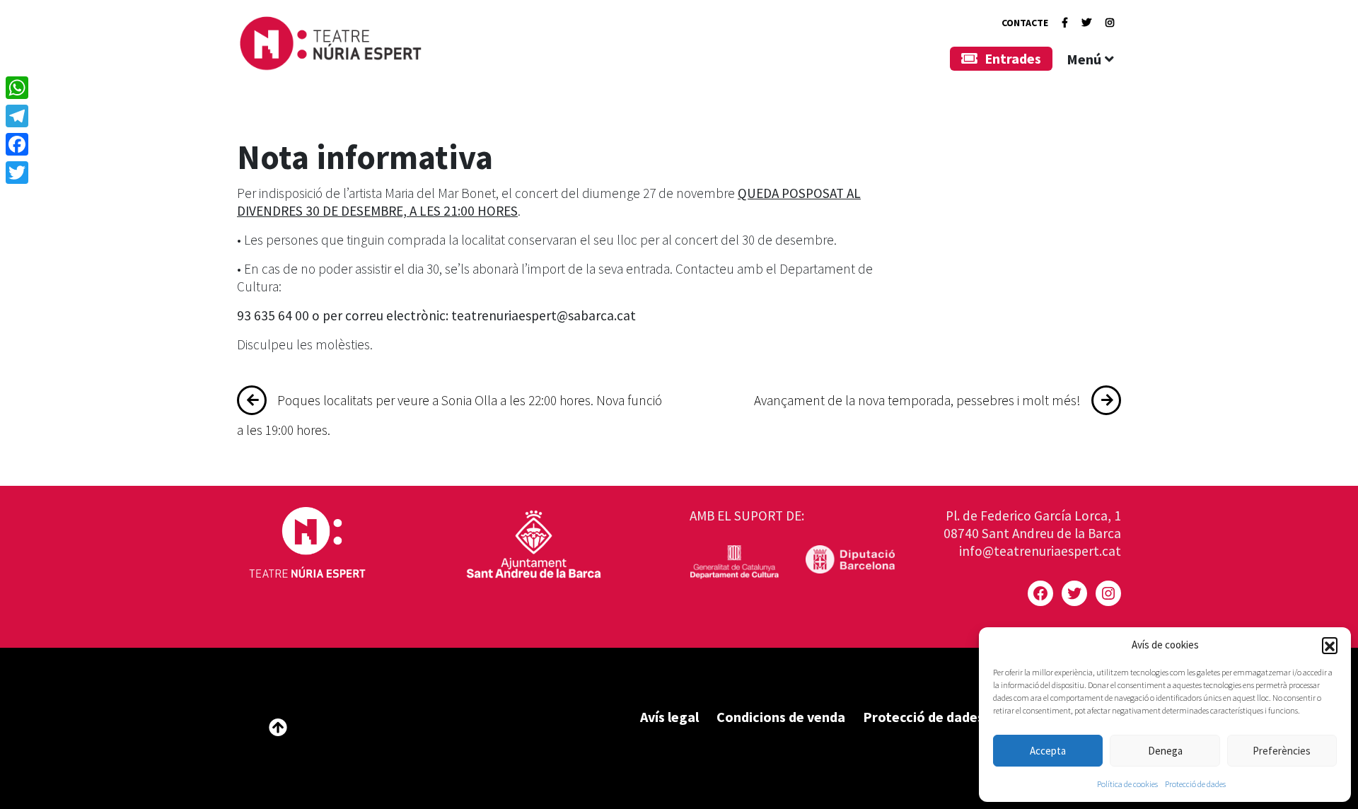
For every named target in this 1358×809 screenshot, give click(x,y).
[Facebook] (1064, 23)
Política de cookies (1127, 784)
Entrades (1013, 58)
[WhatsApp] (17, 88)
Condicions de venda (780, 717)
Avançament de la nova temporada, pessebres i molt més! (917, 400)
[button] (1330, 645)
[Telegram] (17, 116)
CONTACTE (1025, 22)
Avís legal (669, 717)
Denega (1165, 750)
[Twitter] (1086, 23)
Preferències (1282, 750)
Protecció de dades (1195, 784)
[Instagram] (1109, 23)
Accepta (1048, 750)
